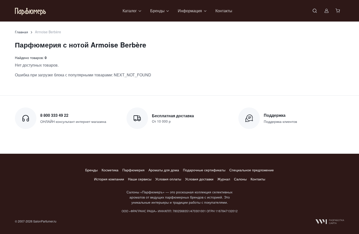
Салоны (240, 178)
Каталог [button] (130, 10)
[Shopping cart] (338, 11)
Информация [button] (190, 10)
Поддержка (274, 115)
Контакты (223, 10)
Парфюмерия (133, 169)
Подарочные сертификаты (204, 169)
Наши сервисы (139, 178)
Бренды (91, 169)
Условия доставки (199, 178)
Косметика (110, 169)
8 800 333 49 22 (54, 115)
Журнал (223, 178)
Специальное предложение (251, 169)
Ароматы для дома (163, 169)
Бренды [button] (157, 10)
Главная (21, 31)
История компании (109, 178)
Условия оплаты (168, 178)
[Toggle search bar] (315, 11)
